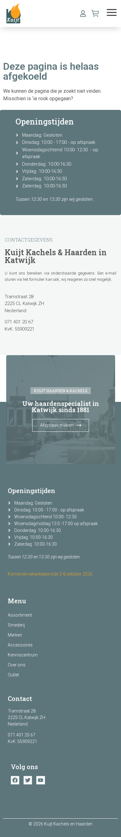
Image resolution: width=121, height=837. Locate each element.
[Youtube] (40, 780)
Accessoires (20, 644)
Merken (15, 634)
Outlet (13, 674)
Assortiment (20, 615)
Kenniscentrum (23, 654)
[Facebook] (15, 780)
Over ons (16, 664)
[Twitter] (28, 780)
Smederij (16, 625)
